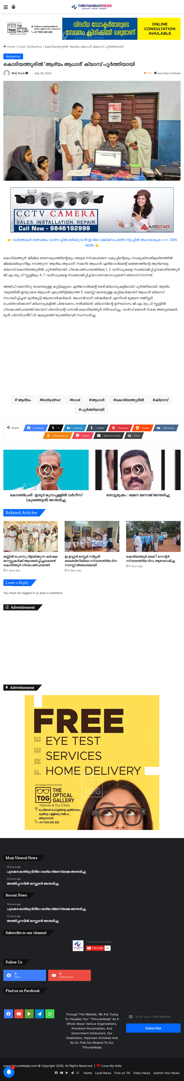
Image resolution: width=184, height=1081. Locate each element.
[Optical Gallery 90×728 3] (92, 28)
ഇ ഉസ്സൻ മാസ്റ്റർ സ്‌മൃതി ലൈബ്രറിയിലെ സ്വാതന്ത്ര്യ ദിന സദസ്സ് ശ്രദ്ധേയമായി (91, 560)
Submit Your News (166, 1073)
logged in (28, 593)
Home (10, 46)
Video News (141, 1073)
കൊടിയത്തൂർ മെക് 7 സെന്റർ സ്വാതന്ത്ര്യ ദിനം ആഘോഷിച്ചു (150, 558)
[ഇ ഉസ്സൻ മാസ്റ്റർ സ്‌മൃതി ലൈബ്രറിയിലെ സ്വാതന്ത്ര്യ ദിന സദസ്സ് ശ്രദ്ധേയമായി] (92, 536)
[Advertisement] (92, 356)
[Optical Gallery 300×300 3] (92, 829)
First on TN (122, 1073)
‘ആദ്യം (24, 400)
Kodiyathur (34, 46)
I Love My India (111, 1066)
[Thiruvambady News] (92, 6)
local (76, 400)
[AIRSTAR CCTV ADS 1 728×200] (92, 209)
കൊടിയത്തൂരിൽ (130, 400)
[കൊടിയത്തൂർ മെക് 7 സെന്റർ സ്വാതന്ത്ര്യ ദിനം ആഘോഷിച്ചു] (153, 536)
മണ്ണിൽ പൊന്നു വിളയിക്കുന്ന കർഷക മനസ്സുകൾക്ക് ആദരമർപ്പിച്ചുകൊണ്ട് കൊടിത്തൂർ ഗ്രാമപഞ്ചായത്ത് (30, 560)
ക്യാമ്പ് (161, 400)
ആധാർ (97, 400)
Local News (103, 1073)
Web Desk (18, 73)
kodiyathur (51, 400)
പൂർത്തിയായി (92, 409)
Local (21, 46)
